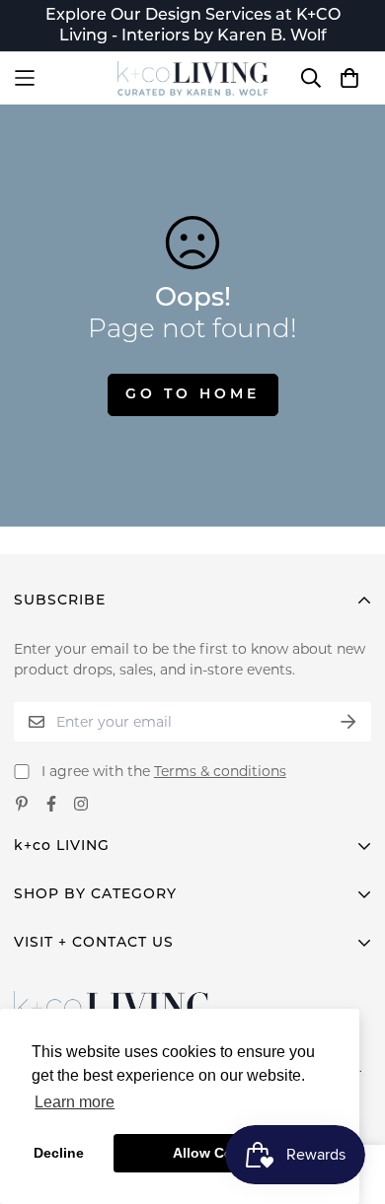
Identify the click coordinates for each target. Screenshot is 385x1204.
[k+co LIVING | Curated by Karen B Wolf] (193, 78)
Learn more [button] (75, 1102)
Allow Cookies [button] (221, 1153)
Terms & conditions (220, 771)
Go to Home (192, 395)
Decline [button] (59, 1153)
